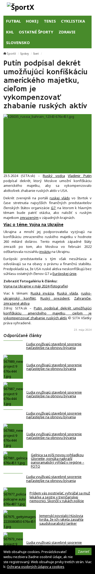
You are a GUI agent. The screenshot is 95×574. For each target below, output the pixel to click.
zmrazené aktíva (16, 303)
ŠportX (11, 53)
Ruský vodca (54, 175)
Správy (24, 53)
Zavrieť (83, 551)
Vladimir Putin (80, 175)
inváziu (45, 251)
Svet (36, 53)
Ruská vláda (67, 293)
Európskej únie (65, 273)
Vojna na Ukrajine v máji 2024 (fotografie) (35, 286)
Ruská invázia (42, 293)
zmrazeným (29, 217)
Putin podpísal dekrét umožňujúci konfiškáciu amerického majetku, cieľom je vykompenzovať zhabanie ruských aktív (47, 313)
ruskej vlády (60, 198)
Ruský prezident (55, 298)
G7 (53, 207)
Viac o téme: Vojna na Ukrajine (33, 225)
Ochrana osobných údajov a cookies (35, 566)
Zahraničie (82, 298)
